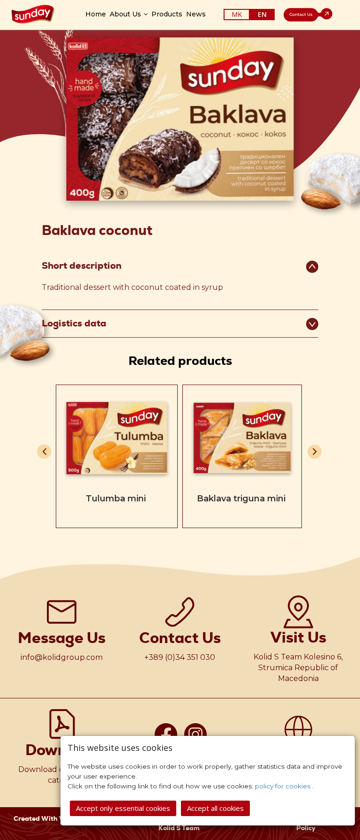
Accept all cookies (215, 808)
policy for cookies (283, 786)
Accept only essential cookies (123, 808)
